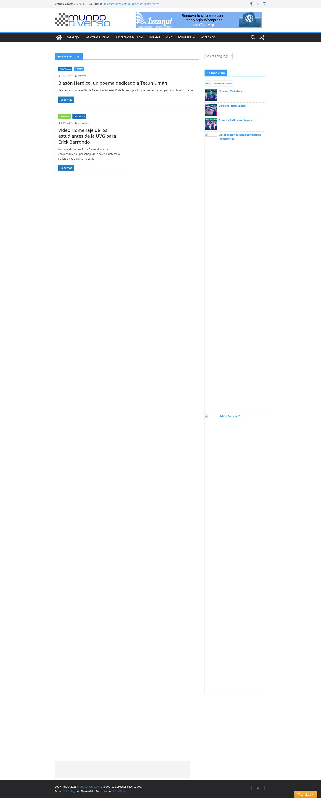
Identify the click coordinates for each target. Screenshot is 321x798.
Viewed (229, 83)
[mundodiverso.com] (59, 37)
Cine (169, 37)
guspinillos (83, 123)
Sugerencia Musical (129, 37)
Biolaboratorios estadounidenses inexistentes (131, 4)
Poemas (154, 37)
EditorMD (82, 75)
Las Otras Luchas (97, 37)
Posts (207, 83)
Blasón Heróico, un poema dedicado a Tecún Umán (112, 83)
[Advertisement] (122, 769)
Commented (218, 83)
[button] (193, 37)
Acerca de (208, 37)
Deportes (184, 37)
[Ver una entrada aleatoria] (261, 37)
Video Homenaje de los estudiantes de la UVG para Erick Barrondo (87, 136)
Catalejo (73, 37)
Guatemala (65, 69)
